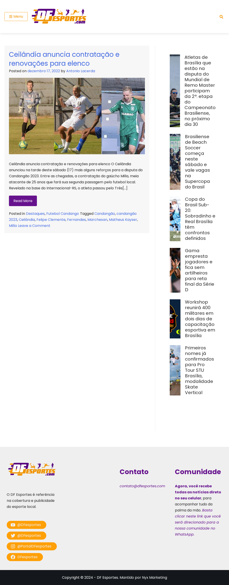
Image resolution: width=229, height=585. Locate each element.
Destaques (35, 213)
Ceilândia (27, 219)
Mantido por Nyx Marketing (143, 577)
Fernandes (76, 219)
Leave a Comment (34, 225)
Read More (22, 200)
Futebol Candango (62, 213)
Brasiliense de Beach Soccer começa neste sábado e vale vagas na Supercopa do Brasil (197, 161)
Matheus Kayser (123, 219)
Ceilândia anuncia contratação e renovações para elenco (64, 59)
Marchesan (97, 219)
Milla (13, 225)
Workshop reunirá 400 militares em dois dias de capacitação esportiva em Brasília (200, 319)
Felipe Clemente (51, 219)
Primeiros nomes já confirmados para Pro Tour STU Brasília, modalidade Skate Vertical (199, 370)
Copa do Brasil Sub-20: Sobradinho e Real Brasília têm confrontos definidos (200, 218)
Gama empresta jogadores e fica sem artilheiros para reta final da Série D (199, 270)
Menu (18, 16)
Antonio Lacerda (80, 71)
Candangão (104, 213)
